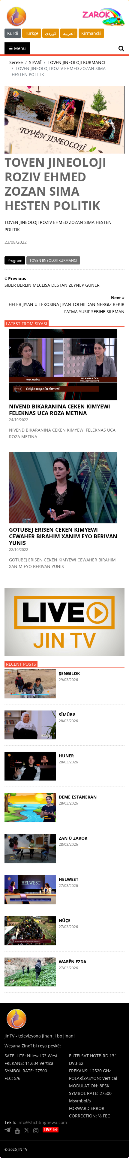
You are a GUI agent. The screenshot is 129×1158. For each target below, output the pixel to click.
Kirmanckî (91, 33)
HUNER (66, 756)
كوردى (50, 33)
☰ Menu (17, 48)
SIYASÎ (35, 62)
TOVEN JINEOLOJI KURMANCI (76, 62)
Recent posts (21, 664)
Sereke (16, 62)
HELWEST (68, 879)
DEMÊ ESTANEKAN (78, 797)
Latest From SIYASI (26, 323)
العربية (69, 33)
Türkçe (31, 33)
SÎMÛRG (67, 714)
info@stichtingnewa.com (42, 1122)
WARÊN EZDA (72, 961)
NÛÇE (64, 920)
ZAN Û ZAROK (73, 838)
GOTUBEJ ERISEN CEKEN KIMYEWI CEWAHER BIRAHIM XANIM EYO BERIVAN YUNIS (63, 536)
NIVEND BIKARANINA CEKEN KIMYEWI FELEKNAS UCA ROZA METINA (59, 410)
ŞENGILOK (69, 673)
